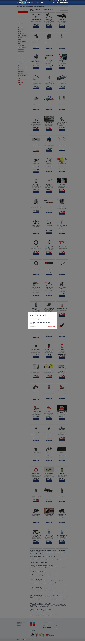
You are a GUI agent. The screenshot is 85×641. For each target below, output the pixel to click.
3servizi (34, 323)
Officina (28, 2)
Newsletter (33, 2)
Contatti (42, 2)
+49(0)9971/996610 (20, 0)
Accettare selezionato (32, 326)
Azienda (38, 2)
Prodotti (23, 2)
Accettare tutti (51, 326)
